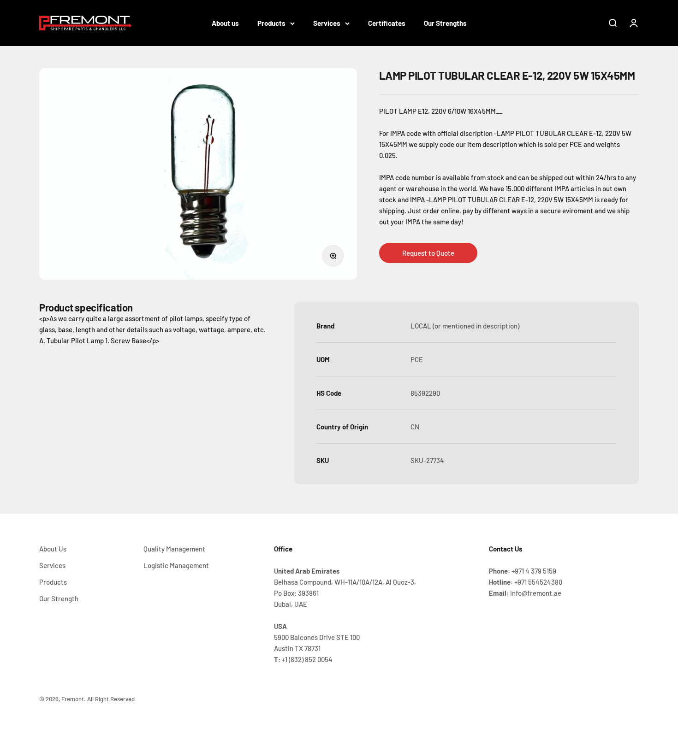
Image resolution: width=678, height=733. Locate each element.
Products (271, 23)
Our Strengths (445, 23)
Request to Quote (428, 252)
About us (225, 23)
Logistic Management (176, 565)
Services (326, 23)
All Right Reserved (111, 699)
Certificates (386, 23)
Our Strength (58, 598)
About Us (52, 549)
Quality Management (174, 549)
